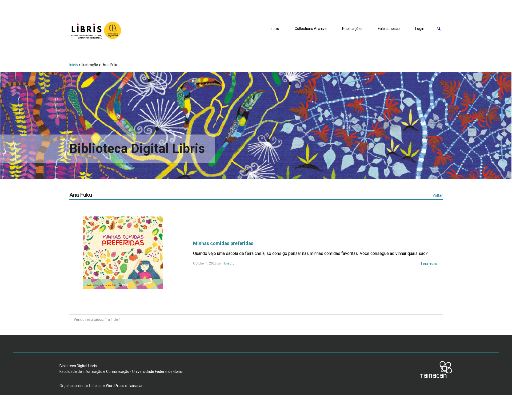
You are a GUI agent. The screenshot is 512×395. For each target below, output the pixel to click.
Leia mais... (430, 264)
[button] (439, 28)
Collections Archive (311, 28)
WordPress (115, 386)
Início (275, 28)
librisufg (228, 263)
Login (419, 28)
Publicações (352, 28)
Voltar (438, 195)
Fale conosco (389, 28)
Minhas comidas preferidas (223, 243)
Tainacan (135, 386)
